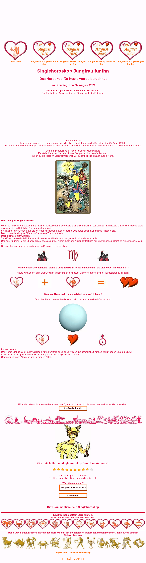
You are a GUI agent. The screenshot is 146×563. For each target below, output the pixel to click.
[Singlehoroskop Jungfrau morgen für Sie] (73, 53)
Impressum (61, 552)
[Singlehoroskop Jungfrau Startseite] (15, 59)
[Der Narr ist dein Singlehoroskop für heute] (73, 213)
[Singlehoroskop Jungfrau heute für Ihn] (101, 53)
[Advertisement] (73, 21)
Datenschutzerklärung (79, 552)
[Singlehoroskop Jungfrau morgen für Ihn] (130, 53)
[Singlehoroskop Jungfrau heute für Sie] (44, 53)
